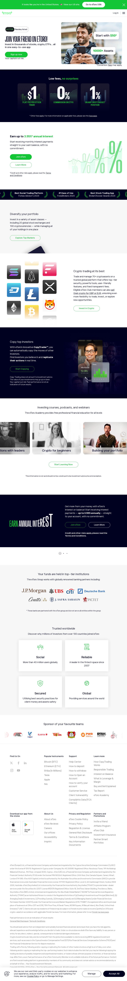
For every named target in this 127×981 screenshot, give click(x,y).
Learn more (99, 531)
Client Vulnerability (78, 795)
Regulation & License (79, 828)
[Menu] (123, 13)
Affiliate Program (102, 826)
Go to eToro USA (93, 4)
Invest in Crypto (86, 308)
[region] (63, 974)
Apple (47, 779)
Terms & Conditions (79, 837)
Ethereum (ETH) (52, 766)
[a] (12, 763)
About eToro (50, 819)
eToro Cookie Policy (78, 819)
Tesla (46, 775)
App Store (14, 830)
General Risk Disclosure (80, 832)
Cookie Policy (33, 976)
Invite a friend (101, 821)
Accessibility (50, 837)
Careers (48, 828)
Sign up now (16, 54)
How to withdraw (77, 770)
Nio (46, 784)
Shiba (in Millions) (53, 770)
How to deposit (76, 766)
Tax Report (99, 791)
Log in (115, 13)
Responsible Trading (104, 769)
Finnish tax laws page (100, 912)
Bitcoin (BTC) (51, 762)
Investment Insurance (105, 835)
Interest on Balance (103, 774)
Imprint (48, 841)
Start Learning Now (63, 464)
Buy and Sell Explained (105, 786)
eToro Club (99, 830)
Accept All (114, 973)
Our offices (49, 832)
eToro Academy (101, 795)
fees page (93, 116)
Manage (92, 973)
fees (110, 65)
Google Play (27, 830)
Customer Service (78, 791)
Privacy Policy (76, 824)
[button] (60, 553)
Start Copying (22, 369)
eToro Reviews (51, 824)
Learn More (21, 165)
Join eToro (21, 157)
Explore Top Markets (25, 238)
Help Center (75, 762)
